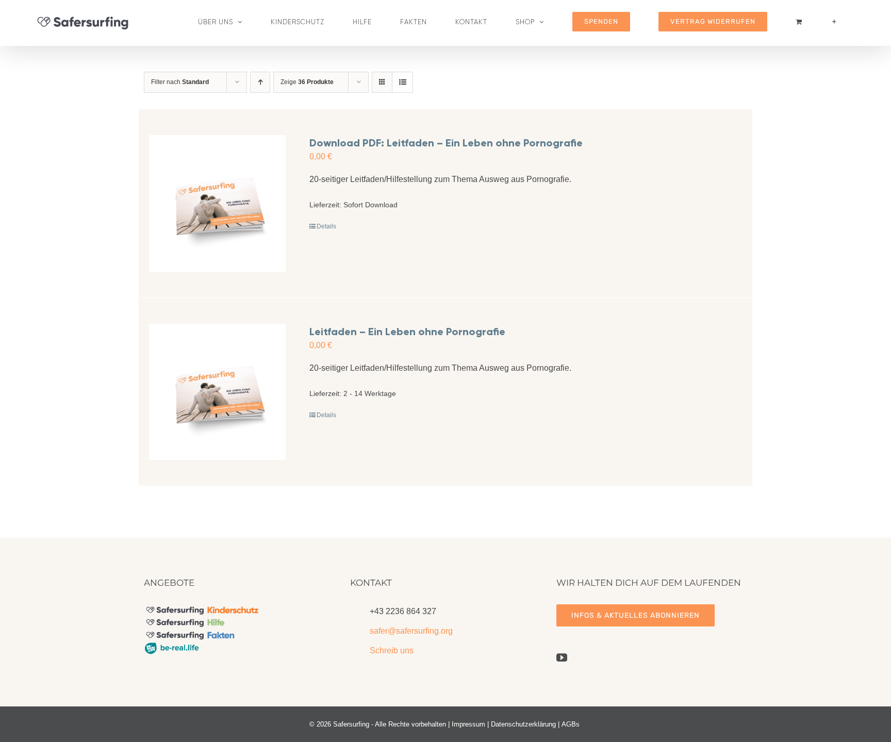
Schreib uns (392, 650)
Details (326, 226)
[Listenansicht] (402, 82)
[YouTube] (561, 657)
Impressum (468, 724)
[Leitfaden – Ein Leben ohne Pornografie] (217, 392)
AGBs (571, 724)
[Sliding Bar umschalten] (834, 21)
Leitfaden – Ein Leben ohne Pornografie (407, 331)
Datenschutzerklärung (523, 724)
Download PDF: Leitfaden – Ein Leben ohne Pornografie (446, 143)
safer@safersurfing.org (411, 630)
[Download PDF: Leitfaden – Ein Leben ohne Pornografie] (217, 203)
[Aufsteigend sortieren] (260, 82)
